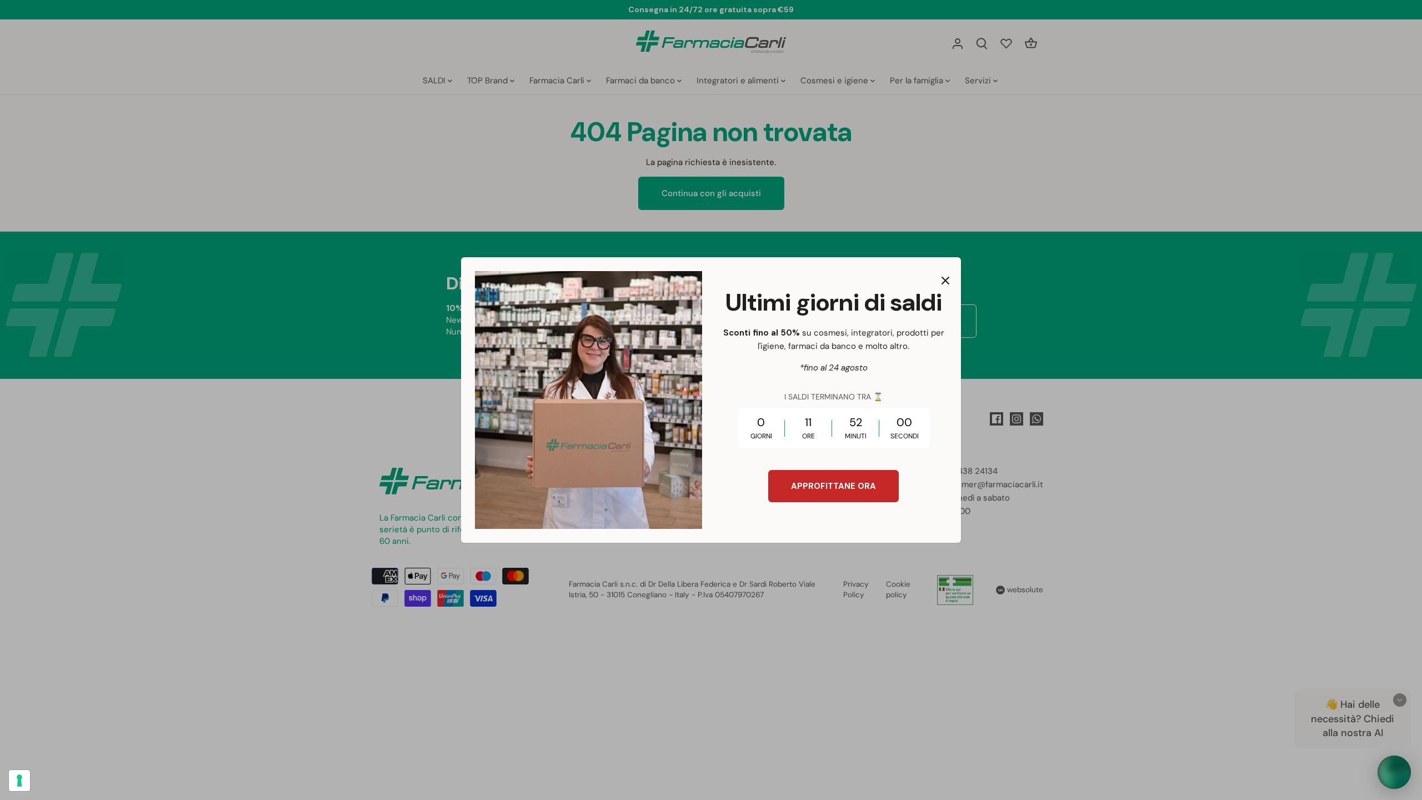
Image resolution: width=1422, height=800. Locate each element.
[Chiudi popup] (945, 280)
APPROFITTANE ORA (833, 486)
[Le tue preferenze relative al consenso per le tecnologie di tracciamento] (19, 780)
